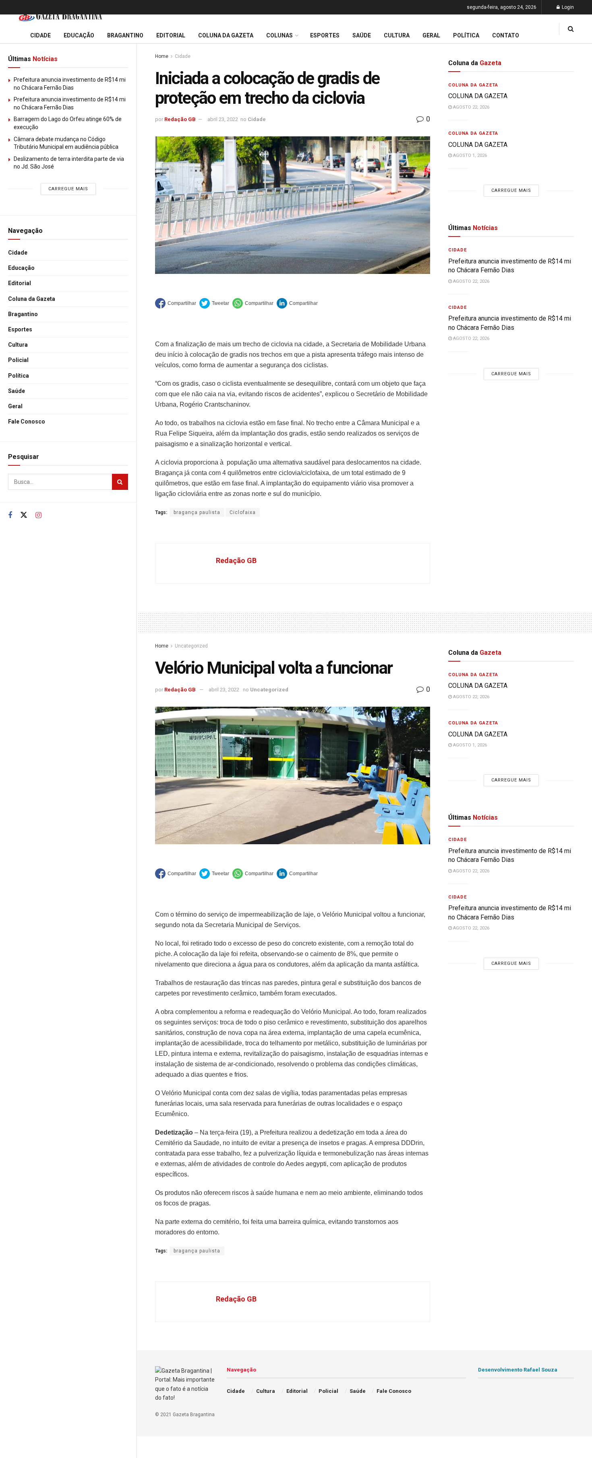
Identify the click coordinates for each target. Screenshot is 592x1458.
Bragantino (23, 314)
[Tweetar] (214, 303)
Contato (505, 35)
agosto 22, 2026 (470, 107)
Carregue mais (68, 188)
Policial (18, 360)
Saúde (16, 391)
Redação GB (180, 119)
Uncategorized (191, 646)
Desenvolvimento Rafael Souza (517, 1370)
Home (161, 56)
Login (567, 7)
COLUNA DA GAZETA (477, 96)
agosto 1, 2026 (469, 155)
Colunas (279, 35)
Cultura (18, 344)
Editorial (19, 283)
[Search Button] (120, 482)
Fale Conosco (26, 421)
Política (18, 375)
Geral (15, 406)
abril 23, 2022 (222, 119)
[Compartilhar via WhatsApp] (252, 303)
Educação (21, 268)
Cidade (17, 252)
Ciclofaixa (243, 512)
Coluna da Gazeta (31, 299)
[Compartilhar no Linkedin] (297, 303)
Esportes (20, 329)
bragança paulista (197, 512)
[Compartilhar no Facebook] (175, 303)
